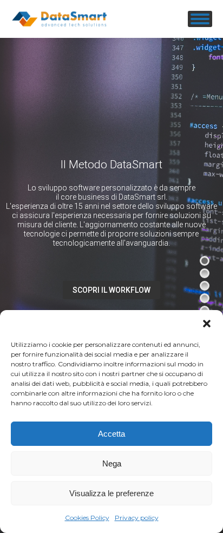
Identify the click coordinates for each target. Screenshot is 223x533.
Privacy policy (137, 518)
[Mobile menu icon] (200, 19)
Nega (111, 463)
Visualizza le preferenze (111, 493)
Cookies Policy (87, 518)
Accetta (111, 433)
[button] (206, 323)
